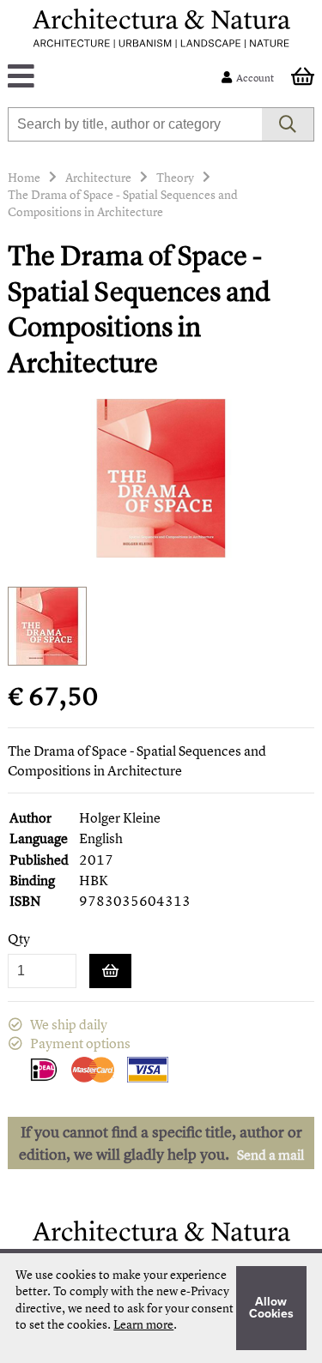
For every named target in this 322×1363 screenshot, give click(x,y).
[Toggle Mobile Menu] (118, 78)
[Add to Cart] (110, 971)
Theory (175, 177)
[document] (160, 1308)
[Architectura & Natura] (161, 28)
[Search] (288, 124)
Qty (19, 939)
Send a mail (270, 1154)
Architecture (98, 177)
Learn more (143, 1324)
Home (24, 177)
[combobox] (134, 124)
